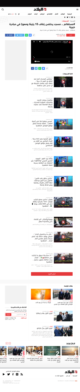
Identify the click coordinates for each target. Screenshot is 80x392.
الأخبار (56, 14)
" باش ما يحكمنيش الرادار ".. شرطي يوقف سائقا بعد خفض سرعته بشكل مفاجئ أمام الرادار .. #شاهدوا (42, 237)
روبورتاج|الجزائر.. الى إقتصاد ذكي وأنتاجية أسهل (43, 220)
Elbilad (40, 9)
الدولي (30, 14)
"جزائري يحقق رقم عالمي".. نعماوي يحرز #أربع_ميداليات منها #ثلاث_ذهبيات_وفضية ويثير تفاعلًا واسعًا (43, 181)
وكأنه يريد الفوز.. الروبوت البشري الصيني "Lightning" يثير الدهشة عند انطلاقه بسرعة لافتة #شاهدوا (41, 162)
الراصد (36, 14)
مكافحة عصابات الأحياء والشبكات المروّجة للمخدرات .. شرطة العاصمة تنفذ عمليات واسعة (42, 103)
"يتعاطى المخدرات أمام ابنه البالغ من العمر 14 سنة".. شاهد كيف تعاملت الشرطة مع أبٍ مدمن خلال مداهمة (42, 82)
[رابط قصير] (33, 35)
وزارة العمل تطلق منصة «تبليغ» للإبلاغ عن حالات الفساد (53, 360)
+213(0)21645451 (8, 381)
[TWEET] (36, 68)
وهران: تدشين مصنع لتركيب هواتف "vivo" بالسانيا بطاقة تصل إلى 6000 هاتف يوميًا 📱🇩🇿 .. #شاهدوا (42, 202)
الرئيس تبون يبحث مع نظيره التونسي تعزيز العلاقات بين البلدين (63, 303)
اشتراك (70, 35)
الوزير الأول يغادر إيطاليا (44, 313)
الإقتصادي (49, 14)
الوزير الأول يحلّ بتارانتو (44, 328)
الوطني (63, 14)
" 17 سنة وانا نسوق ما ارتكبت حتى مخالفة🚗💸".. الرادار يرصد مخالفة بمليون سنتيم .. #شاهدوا (42, 258)
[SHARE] (32, 68)
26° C (9, 14)
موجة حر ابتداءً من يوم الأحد (43, 302)
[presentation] (10, 343)
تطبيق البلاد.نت (59, 376)
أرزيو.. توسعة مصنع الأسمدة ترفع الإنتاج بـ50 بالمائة (34, 359)
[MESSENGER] (30, 35)
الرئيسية (69, 14)
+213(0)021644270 (17, 381)
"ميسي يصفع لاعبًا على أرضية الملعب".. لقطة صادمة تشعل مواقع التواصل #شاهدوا (42, 123)
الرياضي (42, 14)
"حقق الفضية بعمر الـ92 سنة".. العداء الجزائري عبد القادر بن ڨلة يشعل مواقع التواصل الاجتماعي (41, 142)
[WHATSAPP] (26, 35)
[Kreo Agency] (76, 381)
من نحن (68, 376)
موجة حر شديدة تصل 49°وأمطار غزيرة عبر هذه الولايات (71, 360)
